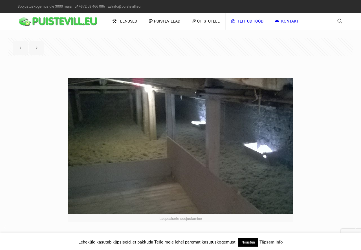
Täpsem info (271, 242)
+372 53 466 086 (92, 6)
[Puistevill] (57, 21)
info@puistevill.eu (126, 6)
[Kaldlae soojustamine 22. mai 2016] (5, 227)
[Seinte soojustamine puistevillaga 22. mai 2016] (356, 227)
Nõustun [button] (248, 242)
